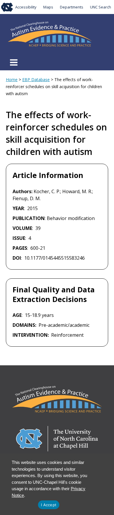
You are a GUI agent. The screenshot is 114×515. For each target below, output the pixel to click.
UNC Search (100, 7)
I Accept (48, 504)
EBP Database (36, 79)
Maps (48, 7)
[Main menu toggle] (14, 62)
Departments (71, 7)
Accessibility (26, 7)
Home (12, 79)
